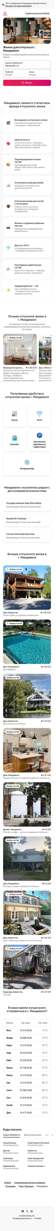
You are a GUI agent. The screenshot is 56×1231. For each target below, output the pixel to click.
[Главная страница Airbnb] (5, 13)
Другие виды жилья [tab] (32, 1135)
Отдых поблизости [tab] (11, 1135)
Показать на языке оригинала (18, 6)
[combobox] (27, 65)
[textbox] (15, 74)
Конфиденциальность (22, 1218)
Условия (37, 1218)
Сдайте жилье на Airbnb (37, 13)
